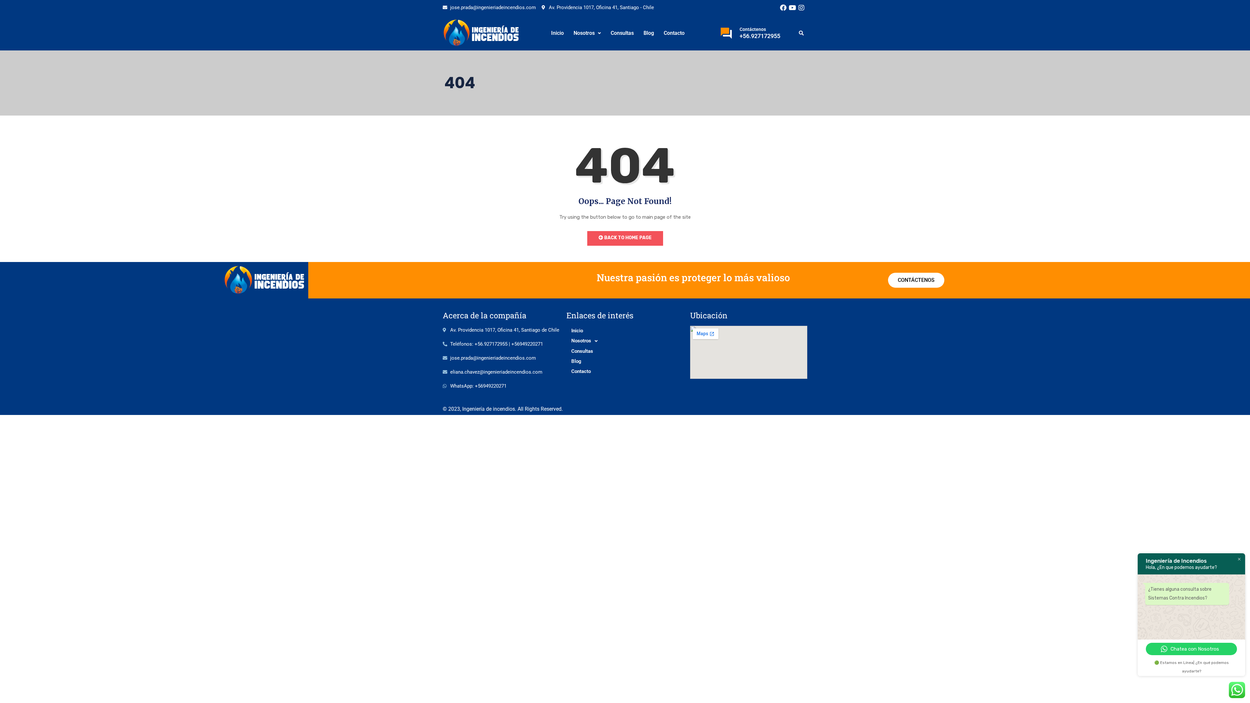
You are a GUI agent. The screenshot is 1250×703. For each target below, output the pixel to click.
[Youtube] (792, 7)
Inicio (557, 33)
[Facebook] (783, 7)
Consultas (622, 33)
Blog (649, 33)
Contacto (674, 33)
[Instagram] (801, 7)
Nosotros (584, 33)
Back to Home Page (627, 238)
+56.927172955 (760, 36)
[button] (587, 33)
